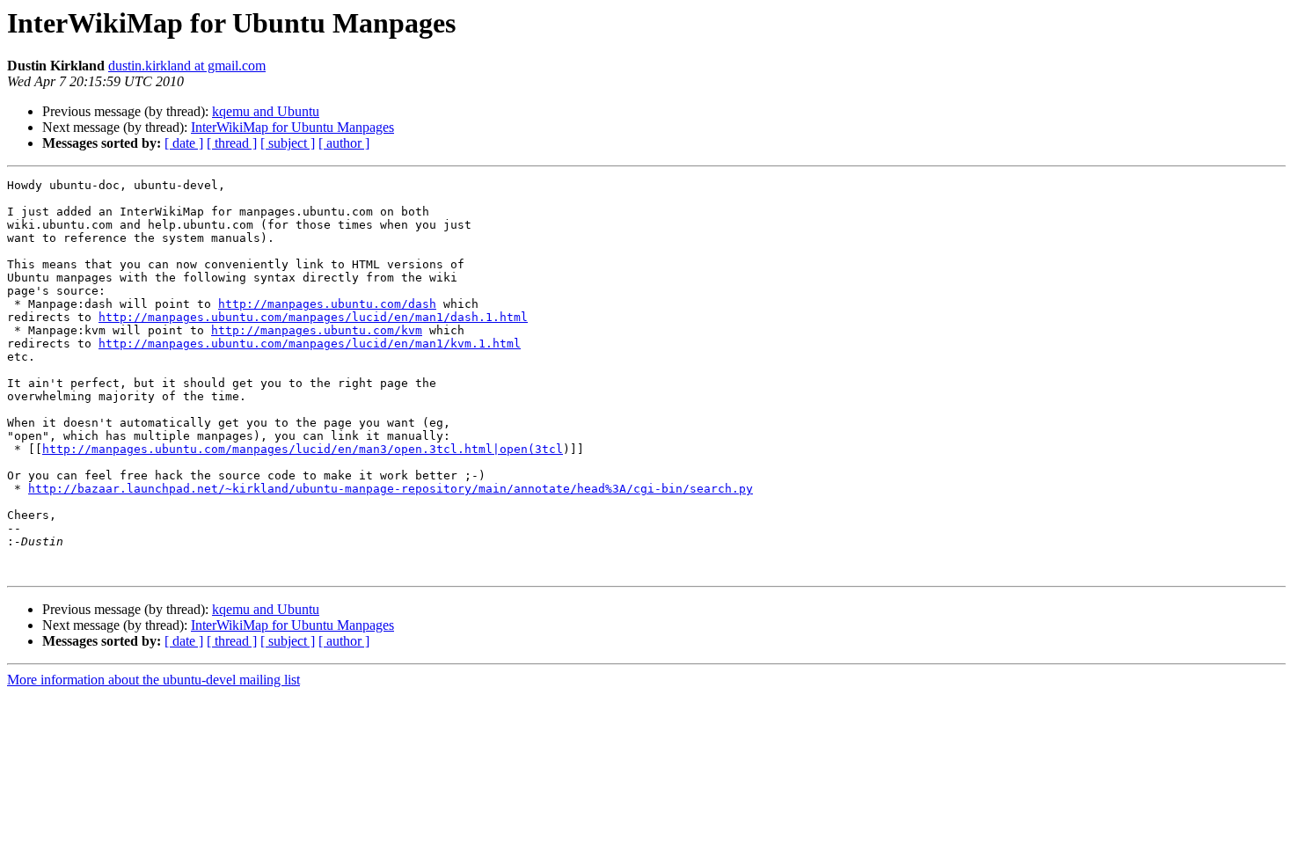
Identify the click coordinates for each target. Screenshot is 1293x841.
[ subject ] (287, 142)
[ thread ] (232, 142)
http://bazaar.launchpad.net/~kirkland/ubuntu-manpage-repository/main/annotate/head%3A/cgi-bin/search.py (390, 488)
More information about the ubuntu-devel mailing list (153, 679)
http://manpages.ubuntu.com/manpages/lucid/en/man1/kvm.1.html (310, 343)
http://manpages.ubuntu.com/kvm (316, 330)
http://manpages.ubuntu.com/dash (327, 304)
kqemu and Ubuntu (265, 111)
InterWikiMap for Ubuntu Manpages (292, 127)
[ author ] (343, 142)
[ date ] (183, 142)
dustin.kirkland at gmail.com (187, 65)
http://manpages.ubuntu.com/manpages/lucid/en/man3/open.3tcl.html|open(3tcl (302, 449)
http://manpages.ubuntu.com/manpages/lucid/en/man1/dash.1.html (313, 317)
